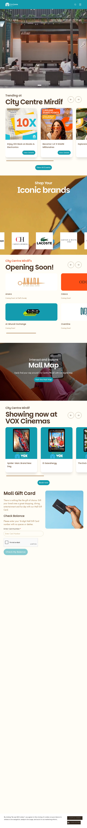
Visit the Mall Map (43, 380)
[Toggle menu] (80, 4)
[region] (43, 48)
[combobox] (75, 4)
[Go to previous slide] (71, 99)
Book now (43, 483)
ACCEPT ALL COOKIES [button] (75, 818)
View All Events (44, 167)
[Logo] (11, 4)
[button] (74, 822)
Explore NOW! (43, 68)
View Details (29, 153)
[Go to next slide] (78, 99)
